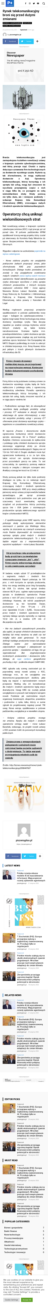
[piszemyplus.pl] (5, 35)
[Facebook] (26, 3)
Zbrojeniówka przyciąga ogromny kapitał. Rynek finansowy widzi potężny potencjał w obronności (28, 978)
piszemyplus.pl (15, 35)
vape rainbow (24, 659)
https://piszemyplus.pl (24, 844)
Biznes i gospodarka (12, 23)
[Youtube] (38, 3)
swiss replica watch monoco (32, 276)
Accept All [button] (27, 1300)
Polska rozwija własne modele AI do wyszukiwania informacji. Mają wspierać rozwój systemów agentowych (31, 877)
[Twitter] (34, 3)
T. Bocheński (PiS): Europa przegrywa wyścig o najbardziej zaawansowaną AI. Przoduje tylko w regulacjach (30, 941)
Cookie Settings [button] (11, 1300)
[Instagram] (30, 3)
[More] (37, 41)
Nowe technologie (11, 26)
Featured (27, 23)
